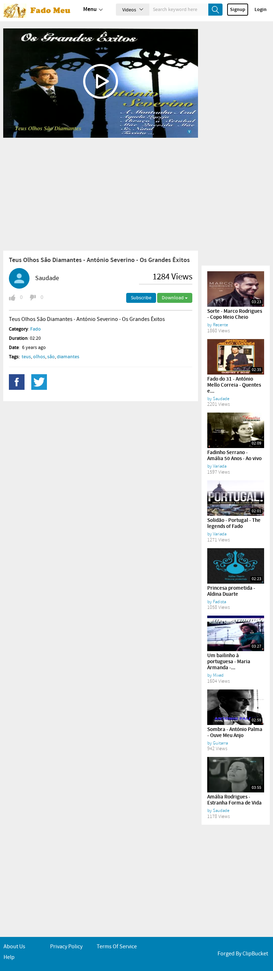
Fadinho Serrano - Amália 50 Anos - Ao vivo (234, 455)
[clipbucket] (39, 11)
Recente (220, 325)
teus (26, 357)
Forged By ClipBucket (243, 954)
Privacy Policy (66, 946)
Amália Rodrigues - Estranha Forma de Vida (234, 800)
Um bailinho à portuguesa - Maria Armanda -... (228, 661)
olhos (39, 357)
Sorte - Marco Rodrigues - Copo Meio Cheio (234, 314)
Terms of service (117, 946)
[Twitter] (39, 382)
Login (261, 9)
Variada (219, 466)
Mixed (218, 675)
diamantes (68, 357)
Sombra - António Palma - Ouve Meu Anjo (234, 732)
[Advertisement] (100, 194)
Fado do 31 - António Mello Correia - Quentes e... (234, 385)
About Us (14, 946)
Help (9, 957)
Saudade (47, 278)
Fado (35, 329)
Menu (90, 9)
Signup (237, 9)
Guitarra (220, 743)
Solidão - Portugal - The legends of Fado (234, 523)
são (51, 357)
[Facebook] (17, 382)
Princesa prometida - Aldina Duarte (231, 591)
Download (173, 298)
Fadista (219, 602)
